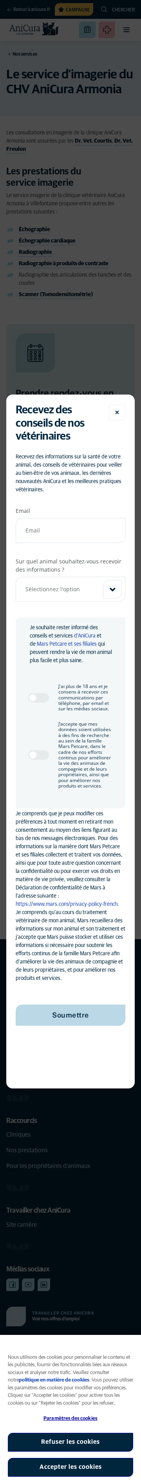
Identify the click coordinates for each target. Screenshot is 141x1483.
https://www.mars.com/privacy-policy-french (67, 904)
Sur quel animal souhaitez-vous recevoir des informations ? (68, 565)
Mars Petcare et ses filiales (67, 644)
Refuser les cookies (70, 1442)
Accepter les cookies (71, 1467)
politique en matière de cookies (54, 1380)
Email (23, 510)
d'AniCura (85, 636)
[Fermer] (117, 412)
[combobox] (70, 589)
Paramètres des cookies (70, 1418)
